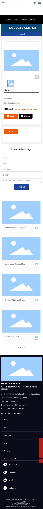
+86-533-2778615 (12, 401)
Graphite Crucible (12, 336)
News (6, 443)
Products (7, 435)
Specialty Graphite (28, 20)
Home (6, 420)
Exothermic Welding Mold (15, 228)
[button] (18, 347)
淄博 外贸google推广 (29, 506)
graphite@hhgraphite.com (26, 109)
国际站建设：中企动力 (14, 506)
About (6, 428)
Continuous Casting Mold (15, 264)
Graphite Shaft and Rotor (15, 300)
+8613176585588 (19, 409)
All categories (21, 34)
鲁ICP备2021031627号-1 (21, 504)
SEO (25, 502)
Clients (17, 103)
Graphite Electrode (11, 20)
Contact (7, 451)
